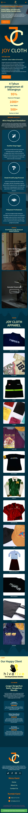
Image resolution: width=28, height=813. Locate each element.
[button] (5, 22)
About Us (14, 785)
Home (14, 782)
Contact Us (14, 788)
